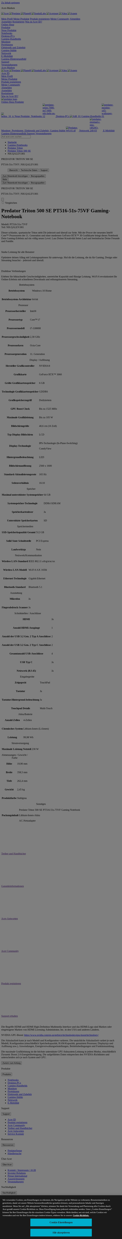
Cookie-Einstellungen (61, 1222)
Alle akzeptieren (61, 1232)
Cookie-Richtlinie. (81, 1215)
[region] (61, 1217)
